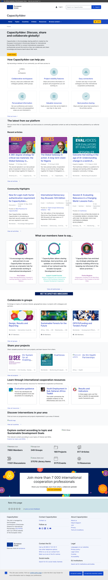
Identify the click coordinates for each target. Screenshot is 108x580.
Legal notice (75, 552)
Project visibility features (54, 79)
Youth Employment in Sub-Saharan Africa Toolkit (57, 391)
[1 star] (9, 509)
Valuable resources (54, 103)
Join (98, 22)
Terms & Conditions (77, 530)
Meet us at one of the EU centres (49, 554)
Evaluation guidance (24, 388)
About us (74, 520)
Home (10, 22)
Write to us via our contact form (49, 552)
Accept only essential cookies (93, 573)
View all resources (13, 408)
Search (97, 7)
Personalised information (22, 103)
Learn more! (12, 54)
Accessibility (75, 556)
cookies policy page (36, 572)
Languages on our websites (80, 547)
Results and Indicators (84, 389)
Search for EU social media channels (50, 562)
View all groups (12, 341)
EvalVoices (83, 211)
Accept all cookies (76, 573)
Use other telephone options (48, 549)
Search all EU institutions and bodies (82, 564)
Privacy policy (75, 549)
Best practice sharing (85, 103)
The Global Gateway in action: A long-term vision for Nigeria (53, 158)
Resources (42, 22)
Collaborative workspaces (22, 79)
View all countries (13, 424)
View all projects (12, 375)
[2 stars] (10, 509)
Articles (33, 22)
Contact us (42, 520)
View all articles (12, 181)
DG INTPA (19, 528)
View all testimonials (53, 289)
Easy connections (86, 79)
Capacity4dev (16, 15)
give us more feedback (32, 509)
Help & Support (76, 523)
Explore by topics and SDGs (16, 439)
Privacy (73, 527)
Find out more (12, 116)
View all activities (13, 231)
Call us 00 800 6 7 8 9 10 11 (48, 547)
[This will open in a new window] (14, 7)
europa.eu (22, 548)
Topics (17, 22)
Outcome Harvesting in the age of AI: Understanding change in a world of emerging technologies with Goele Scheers (85, 161)
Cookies (73, 554)
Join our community (54, 489)
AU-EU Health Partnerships (89, 356)
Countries (25, 22)
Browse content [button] (54, 22)
